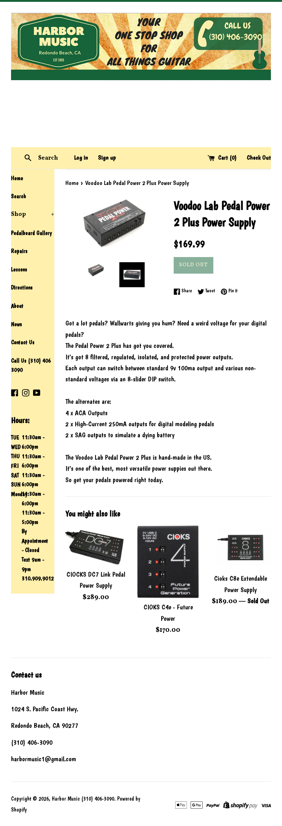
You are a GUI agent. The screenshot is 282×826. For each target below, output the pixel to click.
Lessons (19, 269)
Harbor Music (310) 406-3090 (83, 798)
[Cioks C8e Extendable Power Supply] (240, 547)
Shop (32, 214)
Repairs (19, 251)
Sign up (107, 157)
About (17, 305)
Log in (81, 157)
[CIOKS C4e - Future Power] (168, 562)
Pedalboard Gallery (31, 232)
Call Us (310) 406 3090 (31, 365)
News (16, 324)
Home (17, 178)
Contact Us (23, 342)
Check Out (259, 157)
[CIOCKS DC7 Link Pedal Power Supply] (96, 545)
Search (18, 196)
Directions (22, 287)
